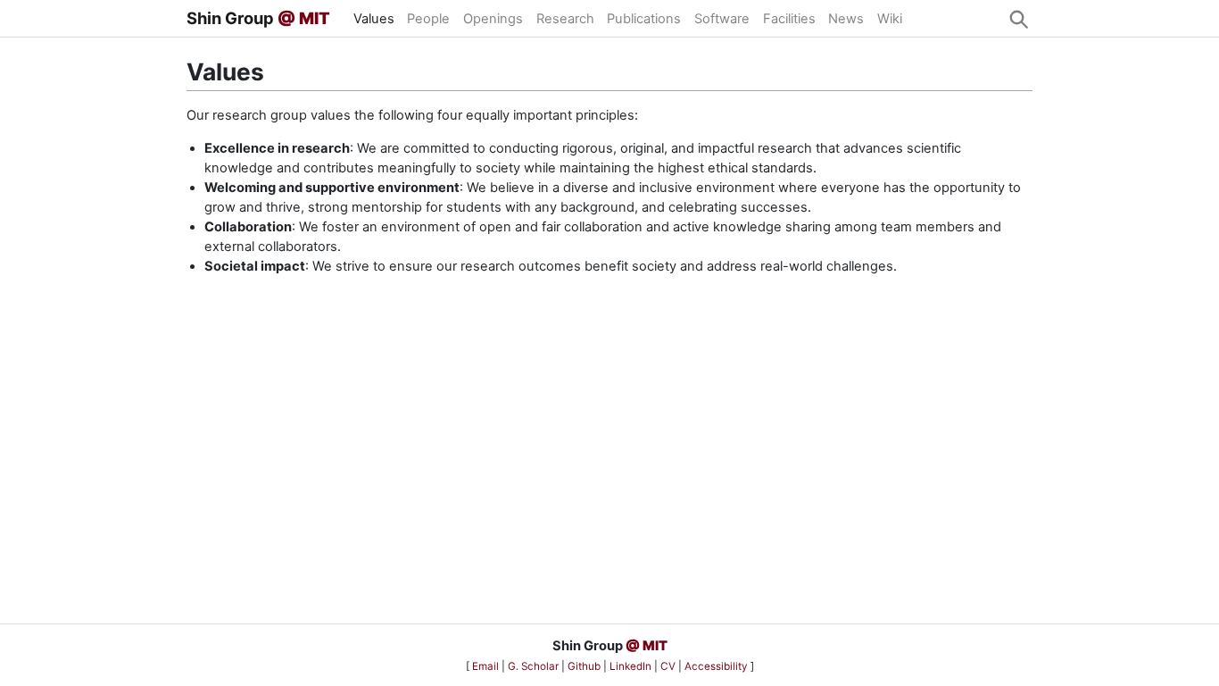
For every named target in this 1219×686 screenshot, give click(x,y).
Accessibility (717, 666)
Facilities (789, 19)
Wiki (889, 19)
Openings (493, 19)
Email (487, 666)
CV (669, 666)
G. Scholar (534, 666)
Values (373, 19)
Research (565, 19)
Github (585, 666)
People (428, 19)
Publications (644, 19)
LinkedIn (632, 666)
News (846, 19)
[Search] (1018, 18)
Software (722, 19)
